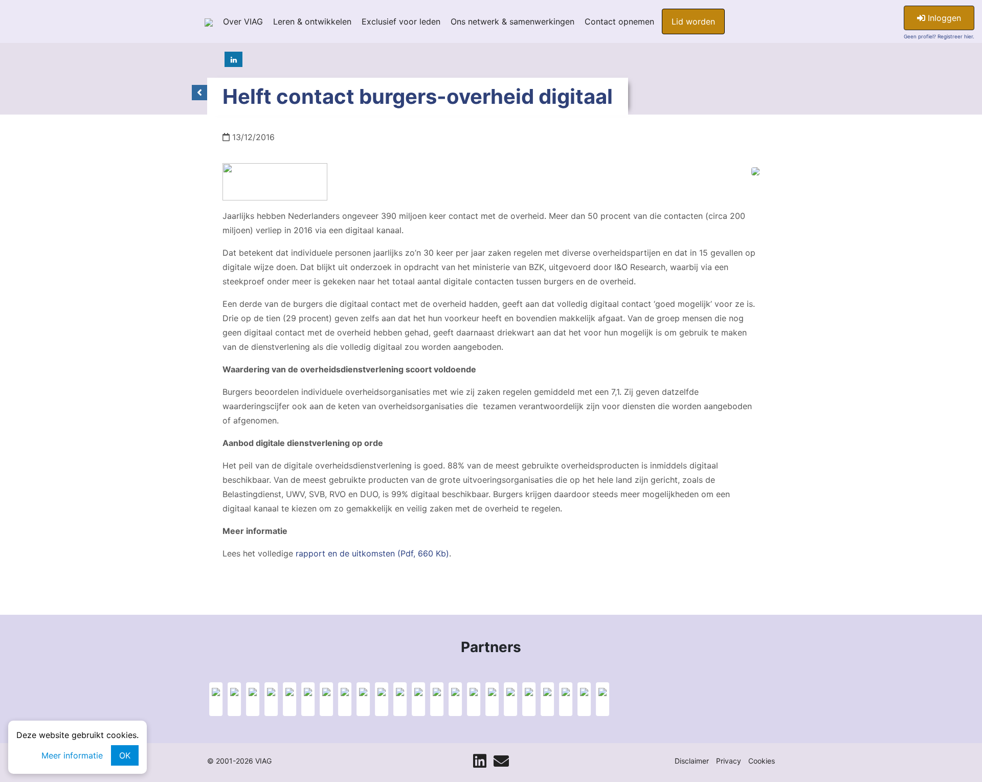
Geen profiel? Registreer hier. (939, 36)
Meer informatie (72, 755)
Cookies (761, 760)
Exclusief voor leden (401, 21)
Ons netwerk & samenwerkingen (512, 21)
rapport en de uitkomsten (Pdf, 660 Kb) (372, 553)
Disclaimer (692, 760)
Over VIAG (243, 21)
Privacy (728, 760)
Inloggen (943, 18)
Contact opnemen (619, 21)
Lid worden (693, 21)
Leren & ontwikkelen (312, 21)
